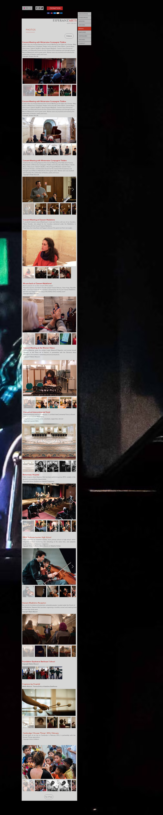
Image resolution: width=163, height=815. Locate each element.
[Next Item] (73, 71)
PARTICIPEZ (82, 32)
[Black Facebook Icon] (37, 8)
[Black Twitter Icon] (42, 8)
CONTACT (82, 43)
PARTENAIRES (83, 36)
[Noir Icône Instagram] (39, 8)
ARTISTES (82, 21)
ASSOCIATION (83, 14)
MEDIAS (81, 28)
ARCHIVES (82, 25)
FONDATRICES (83, 17)
